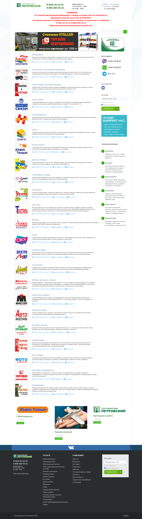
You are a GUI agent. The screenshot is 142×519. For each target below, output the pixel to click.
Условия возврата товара (82, 472)
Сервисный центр (49, 459)
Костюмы (46, 479)
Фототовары (37, 355)
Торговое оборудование (43, 370)
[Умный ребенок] (21, 119)
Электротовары (39, 250)
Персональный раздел (21, 473)
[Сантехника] (21, 270)
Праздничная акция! (63, 432)
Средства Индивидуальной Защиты (55, 502)
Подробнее (20, 423)
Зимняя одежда (48, 476)
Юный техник (38, 144)
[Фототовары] (21, 360)
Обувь (45, 487)
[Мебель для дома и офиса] (21, 285)
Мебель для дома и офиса (44, 280)
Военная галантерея (50, 471)
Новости (75, 459)
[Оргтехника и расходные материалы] (21, 74)
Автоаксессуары (39, 310)
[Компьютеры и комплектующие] (21, 89)
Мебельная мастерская (51, 464)
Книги (35, 129)
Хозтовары (37, 190)
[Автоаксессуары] (21, 315)
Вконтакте (70, 62)
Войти (106, 4)
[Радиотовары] (21, 345)
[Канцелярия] (21, 59)
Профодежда (38, 385)
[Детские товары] (21, 164)
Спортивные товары (41, 174)
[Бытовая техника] (21, 330)
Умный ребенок (39, 114)
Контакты (76, 474)
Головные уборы (48, 474)
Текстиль (36, 205)
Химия (45, 504)
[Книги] (21, 134)
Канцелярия (37, 54)
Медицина (46, 484)
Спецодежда (47, 499)
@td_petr (111, 74)
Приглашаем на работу (103, 416)
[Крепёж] (21, 224)
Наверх (126, 516)
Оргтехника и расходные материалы (48, 69)
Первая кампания (109, 105)
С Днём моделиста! (24, 416)
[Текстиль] (21, 209)
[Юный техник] (21, 149)
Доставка (76, 464)
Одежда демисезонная (51, 489)
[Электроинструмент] (21, 300)
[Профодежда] (21, 390)
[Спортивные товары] (21, 179)
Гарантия (76, 469)
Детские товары (39, 159)
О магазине (76, 467)
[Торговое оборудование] (21, 375)
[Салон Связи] (21, 104)
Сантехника (37, 265)
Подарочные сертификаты (82, 480)
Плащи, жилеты (48, 492)
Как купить (76, 461)
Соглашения (77, 482)
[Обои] (21, 239)
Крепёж (35, 220)
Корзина (107, 6)
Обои (34, 235)
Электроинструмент (41, 295)
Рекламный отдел (49, 461)
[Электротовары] (21, 255)
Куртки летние (48, 482)
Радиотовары (38, 340)
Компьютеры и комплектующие (46, 84)
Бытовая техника (39, 325)
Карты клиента (78, 477)
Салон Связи (37, 99)
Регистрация (114, 4)
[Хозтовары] (21, 194)
